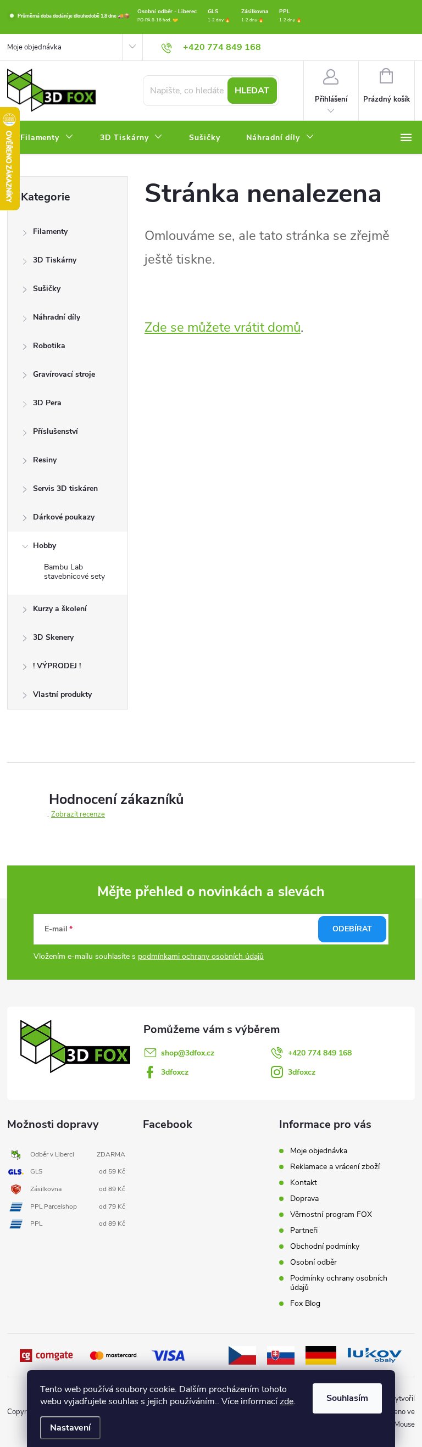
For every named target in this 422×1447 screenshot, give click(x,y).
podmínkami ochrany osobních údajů (201, 956)
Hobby (44, 545)
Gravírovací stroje (64, 374)
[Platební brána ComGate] (47, 1355)
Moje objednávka (34, 47)
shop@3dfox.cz (187, 1053)
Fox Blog (305, 1303)
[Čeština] (242, 1355)
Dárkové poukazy (64, 517)
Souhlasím (347, 1398)
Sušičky (46, 288)
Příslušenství (55, 431)
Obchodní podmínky (324, 1246)
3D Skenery (53, 637)
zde (286, 1401)
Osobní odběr (313, 1262)
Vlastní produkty (62, 694)
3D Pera (47, 403)
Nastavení (70, 1428)
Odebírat (352, 929)
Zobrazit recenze (78, 814)
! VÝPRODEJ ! (57, 666)
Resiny (45, 460)
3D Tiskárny (54, 260)
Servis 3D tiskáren (65, 488)
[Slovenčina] (281, 1355)
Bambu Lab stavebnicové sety (74, 572)
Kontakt (303, 1182)
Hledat (252, 91)
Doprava (304, 1198)
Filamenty (50, 231)
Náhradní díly (56, 317)
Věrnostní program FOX (331, 1214)
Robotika (49, 345)
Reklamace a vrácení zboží (335, 1166)
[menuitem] (47, 138)
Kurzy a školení (60, 609)
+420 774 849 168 (320, 1053)
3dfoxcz (174, 1072)
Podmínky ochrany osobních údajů (338, 1283)
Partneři (304, 1230)
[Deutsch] (321, 1355)
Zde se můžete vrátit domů (223, 327)
